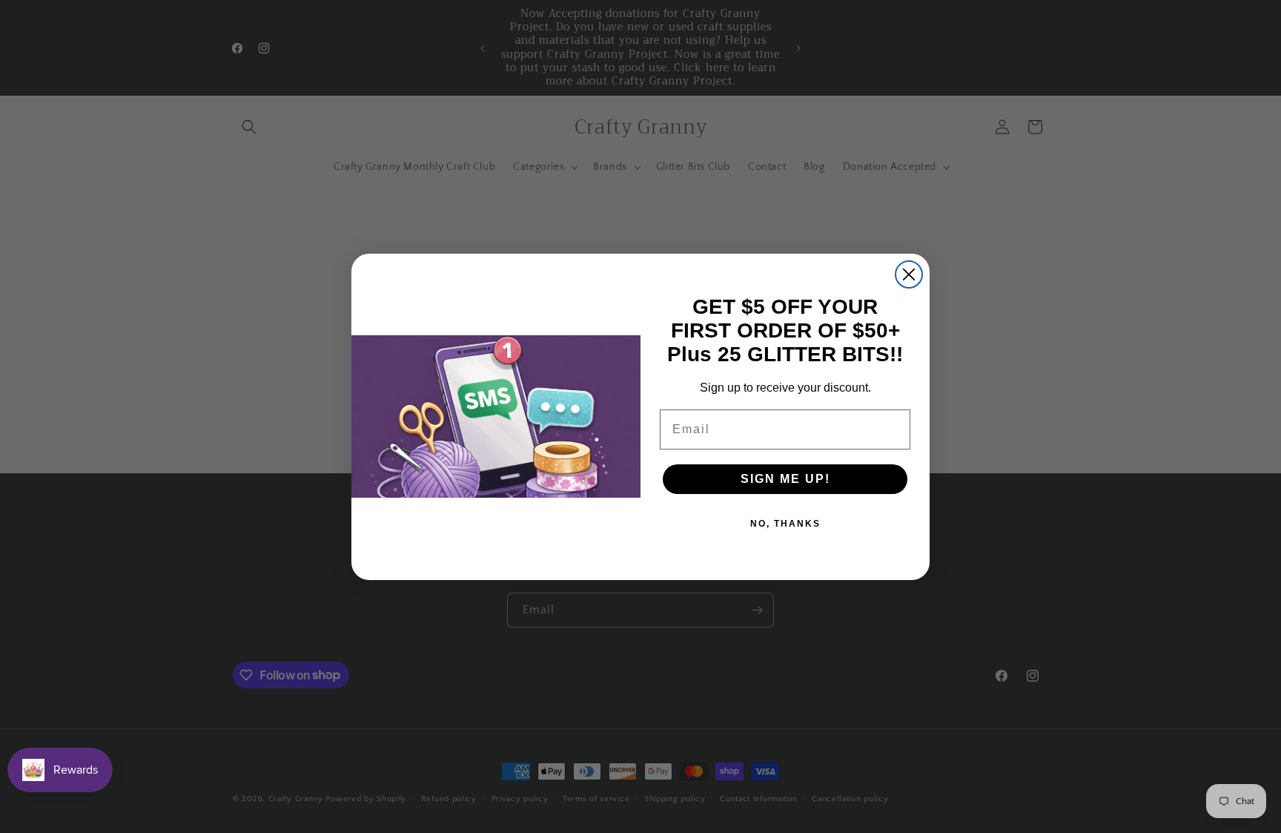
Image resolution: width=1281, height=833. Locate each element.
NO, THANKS (785, 523)
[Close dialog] (909, 274)
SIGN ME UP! (785, 479)
